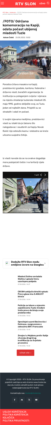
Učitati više (25, 352)
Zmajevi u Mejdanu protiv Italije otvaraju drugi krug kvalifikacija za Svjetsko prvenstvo (33, 339)
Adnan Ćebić (8, 37)
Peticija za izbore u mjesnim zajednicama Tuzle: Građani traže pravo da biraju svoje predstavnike (31, 309)
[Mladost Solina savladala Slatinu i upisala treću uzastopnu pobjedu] (9, 280)
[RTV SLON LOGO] (25, 3)
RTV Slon (5, 12)
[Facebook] (14, 400)
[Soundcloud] (21, 400)
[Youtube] (36, 400)
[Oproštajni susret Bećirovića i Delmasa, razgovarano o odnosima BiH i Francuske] (9, 325)
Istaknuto (13, 12)
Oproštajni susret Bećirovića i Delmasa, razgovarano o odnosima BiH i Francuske (32, 324)
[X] (29, 400)
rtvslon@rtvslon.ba (33, 393)
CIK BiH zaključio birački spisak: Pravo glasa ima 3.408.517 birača (33, 294)
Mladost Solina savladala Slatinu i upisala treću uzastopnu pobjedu (30, 279)
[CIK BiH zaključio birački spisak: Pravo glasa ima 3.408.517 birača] (9, 295)
